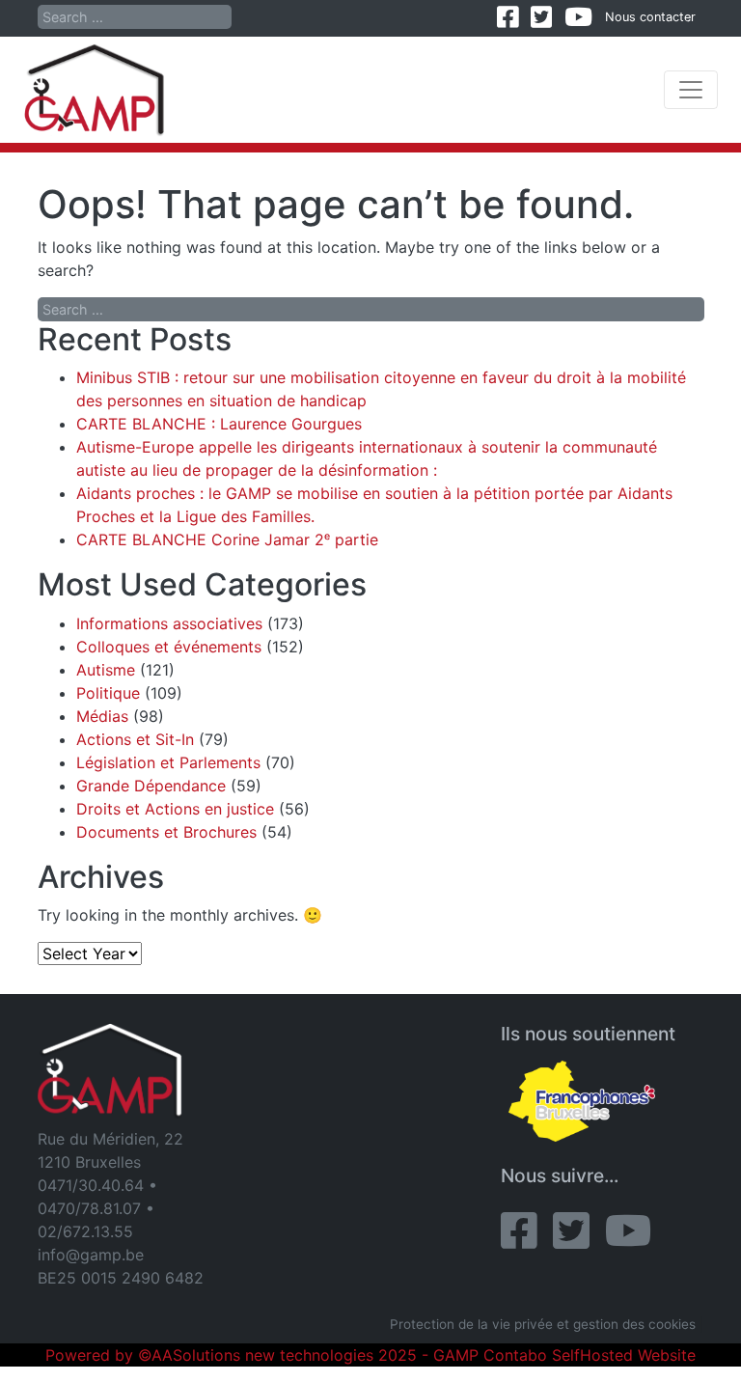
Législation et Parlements (168, 762)
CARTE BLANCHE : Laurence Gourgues (219, 423)
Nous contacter (650, 17)
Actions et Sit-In (135, 739)
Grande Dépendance (151, 785)
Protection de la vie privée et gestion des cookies (543, 1324)
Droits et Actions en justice (175, 808)
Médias (102, 716)
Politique (108, 693)
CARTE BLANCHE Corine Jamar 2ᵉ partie (227, 539)
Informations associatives (169, 623)
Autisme (105, 669)
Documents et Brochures (166, 832)
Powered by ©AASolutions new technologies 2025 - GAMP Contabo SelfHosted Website (370, 1355)
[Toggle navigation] (691, 89)
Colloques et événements (168, 646)
